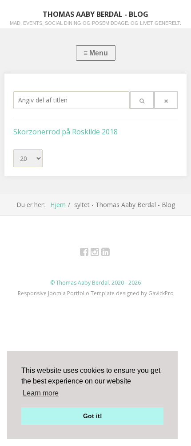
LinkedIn (110, 253)
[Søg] (142, 100)
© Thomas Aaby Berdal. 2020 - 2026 (95, 282)
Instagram (99, 253)
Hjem (58, 204)
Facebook (89, 253)
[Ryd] (166, 100)
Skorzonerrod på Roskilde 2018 (65, 132)
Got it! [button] (92, 415)
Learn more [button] (41, 393)
